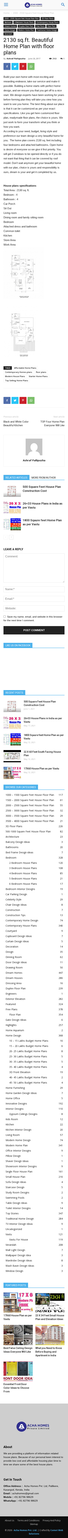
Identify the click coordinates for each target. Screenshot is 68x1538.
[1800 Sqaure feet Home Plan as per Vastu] (12, 524)
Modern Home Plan (26, 30)
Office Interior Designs (18, 1150)
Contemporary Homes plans (18, 372)
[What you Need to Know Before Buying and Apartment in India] (50, 1335)
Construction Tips (15, 915)
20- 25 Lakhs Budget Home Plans (28, 1051)
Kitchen (10, 1124)
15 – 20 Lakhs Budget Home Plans (28, 1046)
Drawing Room (14, 967)
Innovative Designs (16, 1103)
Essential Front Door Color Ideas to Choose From (16, 1388)
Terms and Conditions (28, 1520)
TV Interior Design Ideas (19, 1223)
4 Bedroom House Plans (23, 22)
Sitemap (34, 1524)
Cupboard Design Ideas (19, 936)
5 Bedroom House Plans (23, 878)
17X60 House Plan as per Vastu (41, 768)
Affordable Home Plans (25, 368)
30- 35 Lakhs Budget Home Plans (28, 1061)
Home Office (13, 1098)
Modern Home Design (18, 1140)
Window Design (14, 1271)
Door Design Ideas (16, 962)
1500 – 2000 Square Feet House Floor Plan (30, 800)
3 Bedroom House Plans (23, 868)
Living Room (13, 1135)
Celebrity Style (13, 899)
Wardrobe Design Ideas (19, 1260)
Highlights (11, 1025)
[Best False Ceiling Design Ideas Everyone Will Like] (18, 1335)
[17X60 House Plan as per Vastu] (12, 773)
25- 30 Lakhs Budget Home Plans (28, 1056)
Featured (11, 1004)
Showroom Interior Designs (21, 1166)
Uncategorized (14, 1229)
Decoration (12, 946)
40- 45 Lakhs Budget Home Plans (28, 1077)
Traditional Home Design (47, 30)
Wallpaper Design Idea (18, 1255)
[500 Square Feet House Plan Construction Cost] (12, 491)
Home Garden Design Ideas (21, 1093)
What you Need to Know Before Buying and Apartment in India (48, 1352)
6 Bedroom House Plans (23, 883)
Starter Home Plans (38, 376)
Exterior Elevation (15, 999)
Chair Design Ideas (16, 904)
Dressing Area (13, 983)
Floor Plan (51, 26)
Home (6, 13)
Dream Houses (14, 978)
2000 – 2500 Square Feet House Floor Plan (30, 805)
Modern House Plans (15, 376)
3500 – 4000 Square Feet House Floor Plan (30, 821)
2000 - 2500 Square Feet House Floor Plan (33, 13)
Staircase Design (15, 1187)
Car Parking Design (16, 894)
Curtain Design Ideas (17, 941)
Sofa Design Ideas (16, 1182)
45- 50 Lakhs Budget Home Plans (28, 1082)
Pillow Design (13, 1155)
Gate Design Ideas (16, 1019)
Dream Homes (10, 26)
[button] (63, 4)
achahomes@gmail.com (25, 1493)
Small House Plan (15, 1176)
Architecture (12, 836)
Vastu (9, 1234)
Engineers (11, 993)
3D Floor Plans (47, 18)
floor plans (41, 372)
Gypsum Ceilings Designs (23, 1114)
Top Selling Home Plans (16, 380)
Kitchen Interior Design (18, 1129)
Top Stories (12, 1213)
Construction (13, 910)
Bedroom (8, 22)
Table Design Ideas (16, 1203)
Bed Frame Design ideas (19, 852)
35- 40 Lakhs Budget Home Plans (28, 1067)
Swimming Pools (15, 1197)
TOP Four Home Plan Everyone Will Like (52, 423)
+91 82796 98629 (23, 1497)
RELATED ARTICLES (16, 477)
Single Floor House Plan (19, 1171)
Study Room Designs (17, 1192)
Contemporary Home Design (22, 920)
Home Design (10, 30)
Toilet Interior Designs (18, 1208)
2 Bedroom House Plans (23, 862)
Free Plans (40, 26)
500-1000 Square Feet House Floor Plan (28, 831)
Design (9, 951)
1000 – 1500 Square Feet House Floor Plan (30, 794)
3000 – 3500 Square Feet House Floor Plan (30, 815)
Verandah (8, 34)
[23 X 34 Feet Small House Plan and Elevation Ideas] (50, 1302)
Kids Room (12, 1119)
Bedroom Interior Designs (20, 889)
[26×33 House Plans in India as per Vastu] (12, 508)
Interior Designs (15, 1108)
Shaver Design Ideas (17, 1161)
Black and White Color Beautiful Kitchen (16, 423)
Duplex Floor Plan (26, 26)
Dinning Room (14, 957)
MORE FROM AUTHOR (44, 477)
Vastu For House (18, 1239)
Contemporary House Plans (47, 22)
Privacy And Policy (52, 1520)
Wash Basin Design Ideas (20, 1265)
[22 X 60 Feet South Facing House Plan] (12, 756)
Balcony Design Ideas (18, 842)
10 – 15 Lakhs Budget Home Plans (28, 1040)
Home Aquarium (15, 1030)
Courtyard (11, 930)
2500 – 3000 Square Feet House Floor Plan (30, 810)
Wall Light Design (15, 1250)
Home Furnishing (15, 1087)
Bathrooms (12, 847)
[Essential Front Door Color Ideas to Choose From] (18, 1371)
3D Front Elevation (19, 1072)
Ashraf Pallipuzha (16, 58)
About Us (9, 1520)
